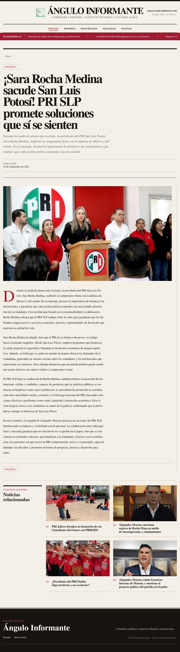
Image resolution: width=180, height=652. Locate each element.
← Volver (7, 56)
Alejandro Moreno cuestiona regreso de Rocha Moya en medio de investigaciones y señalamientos (140, 528)
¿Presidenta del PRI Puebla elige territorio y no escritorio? (102, 36)
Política (126, 28)
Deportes (69, 28)
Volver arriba (20, 637)
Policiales (109, 28)
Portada (53, 28)
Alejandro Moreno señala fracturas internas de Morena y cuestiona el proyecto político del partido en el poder (143, 583)
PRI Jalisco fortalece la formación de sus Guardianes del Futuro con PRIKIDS (77, 528)
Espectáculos (89, 28)
